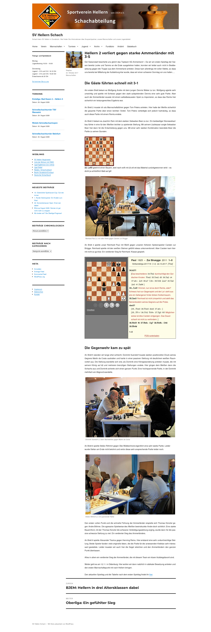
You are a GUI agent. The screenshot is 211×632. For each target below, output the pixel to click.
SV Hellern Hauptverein (42, 159)
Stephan (69, 70)
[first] (95, 305)
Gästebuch (132, 46)
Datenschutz (38, 292)
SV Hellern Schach (47, 34)
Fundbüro (110, 46)
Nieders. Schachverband (43, 170)
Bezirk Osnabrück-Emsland (43, 172)
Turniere (71, 46)
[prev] (101, 305)
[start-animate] (106, 305)
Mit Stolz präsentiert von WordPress (61, 624)
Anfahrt (120, 46)
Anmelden (37, 269)
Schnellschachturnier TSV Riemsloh (44, 110)
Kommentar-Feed (40, 274)
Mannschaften (56, 46)
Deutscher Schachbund (42, 175)
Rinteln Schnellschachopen (45, 122)
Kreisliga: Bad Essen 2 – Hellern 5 (47, 99)
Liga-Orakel (38, 167)
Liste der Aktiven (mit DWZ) (44, 162)
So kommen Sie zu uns (40, 81)
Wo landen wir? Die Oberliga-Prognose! (48, 213)
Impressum (38, 289)
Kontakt (37, 294)
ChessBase (91, 310)
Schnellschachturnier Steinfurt (46, 133)
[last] (117, 305)
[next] (112, 305)
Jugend (85, 46)
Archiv (97, 46)
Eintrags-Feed (39, 271)
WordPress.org (39, 276)
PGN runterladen (152, 336)
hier (150, 574)
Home (34, 46)
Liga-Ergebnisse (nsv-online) (44, 164)
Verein (44, 46)
